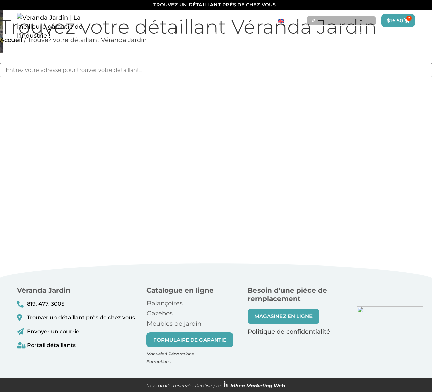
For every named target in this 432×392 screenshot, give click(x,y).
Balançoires (165, 303)
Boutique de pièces (269, 34)
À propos (325, 34)
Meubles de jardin (174, 323)
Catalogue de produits (196, 34)
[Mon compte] (400, 34)
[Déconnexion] (410, 34)
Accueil (146, 34)
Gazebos (160, 313)
